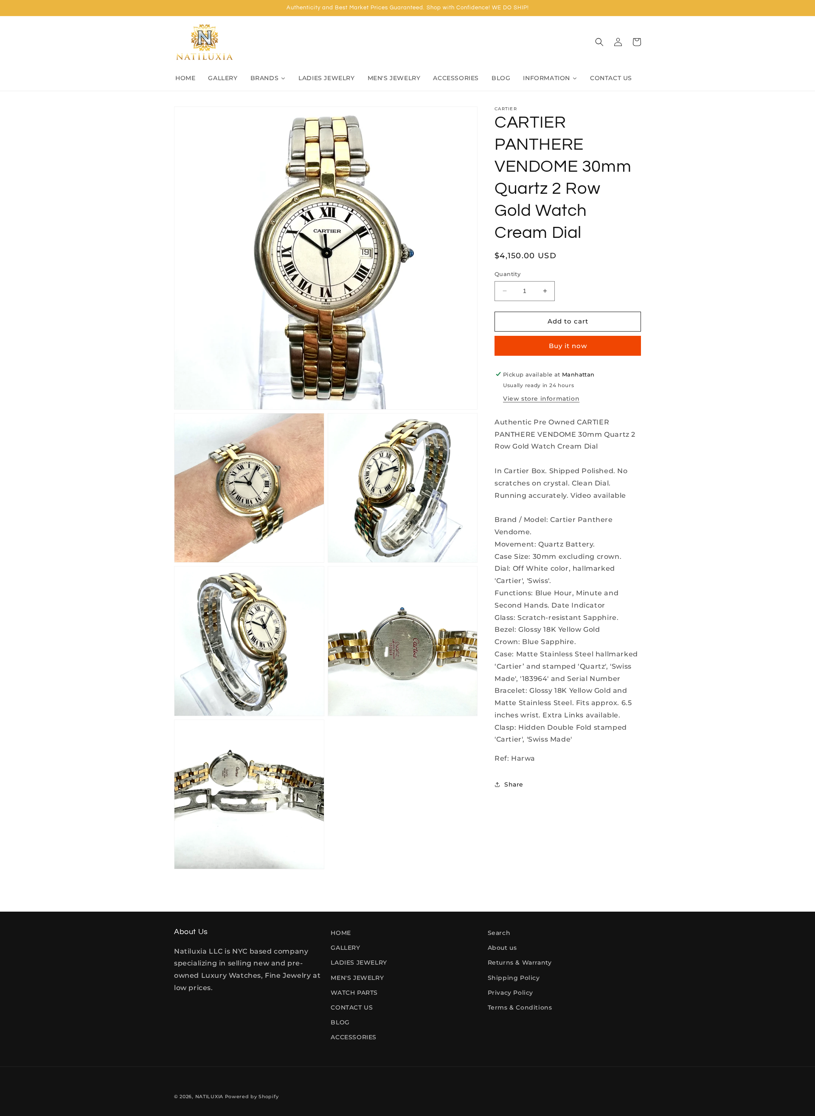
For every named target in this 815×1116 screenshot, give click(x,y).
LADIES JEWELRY (359, 962)
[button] (599, 42)
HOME (341, 933)
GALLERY (345, 947)
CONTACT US (352, 1007)
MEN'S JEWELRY (357, 978)
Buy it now (568, 345)
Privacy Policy (510, 992)
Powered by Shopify (252, 1096)
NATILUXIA (210, 1096)
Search (499, 933)
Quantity (507, 274)
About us (502, 947)
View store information (541, 398)
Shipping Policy (514, 978)
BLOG (340, 1022)
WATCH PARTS (354, 992)
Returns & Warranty (520, 962)
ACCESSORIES (354, 1037)
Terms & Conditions (520, 1007)
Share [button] (513, 784)
